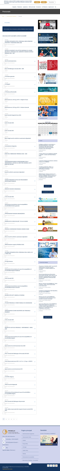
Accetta (37, 2)
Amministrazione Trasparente (11, 16)
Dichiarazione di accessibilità (28, 457)
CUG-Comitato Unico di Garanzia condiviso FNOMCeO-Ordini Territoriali (18, 29)
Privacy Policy (25, 443)
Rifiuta (44, 2)
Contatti (24, 440)
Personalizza (51, 2)
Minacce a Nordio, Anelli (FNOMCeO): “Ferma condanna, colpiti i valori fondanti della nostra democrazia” (48, 284)
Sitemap (24, 453)
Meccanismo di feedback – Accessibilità (30, 460)
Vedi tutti (47, 186)
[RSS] (48, 465)
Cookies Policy (25, 450)
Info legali (24, 447)
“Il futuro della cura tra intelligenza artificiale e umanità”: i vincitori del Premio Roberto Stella (48, 154)
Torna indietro (7, 22)
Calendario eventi (47, 192)
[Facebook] (51, 465)
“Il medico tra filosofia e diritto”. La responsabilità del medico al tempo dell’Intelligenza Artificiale (46, 167)
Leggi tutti (47, 317)
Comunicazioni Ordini (27, 437)
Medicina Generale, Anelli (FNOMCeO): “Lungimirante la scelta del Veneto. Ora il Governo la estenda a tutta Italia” (47, 297)
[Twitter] (53, 465)
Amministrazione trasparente (28, 433)
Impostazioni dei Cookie (7, 469)
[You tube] (56, 465)
